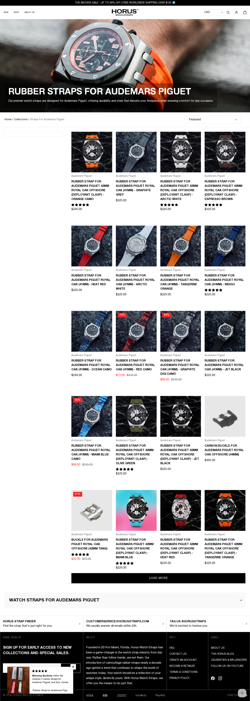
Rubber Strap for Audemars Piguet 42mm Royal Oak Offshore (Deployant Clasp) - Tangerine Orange (223, 549)
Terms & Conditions (183, 672)
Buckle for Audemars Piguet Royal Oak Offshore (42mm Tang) (89, 544)
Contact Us (177, 654)
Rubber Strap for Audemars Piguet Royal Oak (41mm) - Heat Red (91, 280)
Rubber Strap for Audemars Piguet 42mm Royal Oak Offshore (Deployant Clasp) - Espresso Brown (223, 190)
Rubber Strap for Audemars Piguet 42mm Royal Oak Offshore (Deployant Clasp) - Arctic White (179, 190)
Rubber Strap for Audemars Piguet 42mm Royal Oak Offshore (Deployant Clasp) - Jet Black (179, 455)
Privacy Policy (179, 678)
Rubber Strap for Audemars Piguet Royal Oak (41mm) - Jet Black (224, 365)
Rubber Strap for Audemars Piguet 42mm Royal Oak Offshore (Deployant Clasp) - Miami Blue (135, 549)
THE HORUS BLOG (222, 654)
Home (8, 119)
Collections (21, 119)
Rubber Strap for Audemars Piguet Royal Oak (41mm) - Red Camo (135, 365)
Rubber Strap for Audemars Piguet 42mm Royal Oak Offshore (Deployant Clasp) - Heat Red (179, 549)
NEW (6, 12)
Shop (16, 12)
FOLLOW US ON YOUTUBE (227, 666)
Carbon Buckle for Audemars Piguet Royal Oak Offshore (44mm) (224, 450)
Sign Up (70, 668)
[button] (228, 12)
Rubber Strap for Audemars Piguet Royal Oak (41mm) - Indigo (224, 280)
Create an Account (183, 660)
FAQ (171, 648)
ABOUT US (29, 12)
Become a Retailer (182, 666)
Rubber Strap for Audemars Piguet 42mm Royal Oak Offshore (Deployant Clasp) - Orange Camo (90, 190)
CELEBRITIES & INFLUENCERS (229, 660)
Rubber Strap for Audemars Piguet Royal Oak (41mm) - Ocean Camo (91, 365)
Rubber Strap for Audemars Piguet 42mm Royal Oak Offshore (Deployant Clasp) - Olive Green (135, 455)
